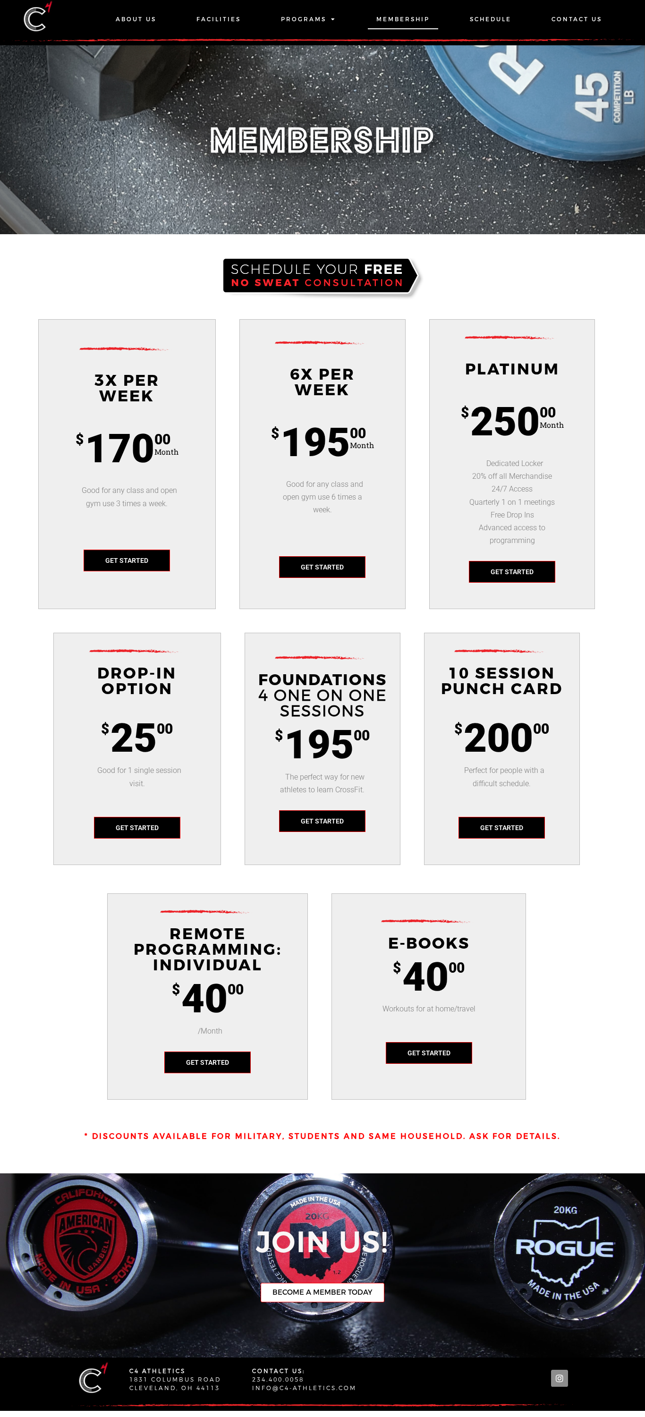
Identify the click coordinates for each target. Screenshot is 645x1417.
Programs (303, 19)
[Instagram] (559, 1378)
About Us (136, 19)
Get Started (126, 560)
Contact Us (577, 19)
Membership (403, 19)
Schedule (490, 19)
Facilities (218, 19)
